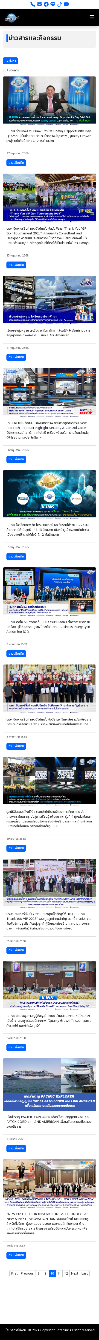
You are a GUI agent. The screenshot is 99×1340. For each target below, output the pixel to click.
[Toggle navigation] (91, 17)
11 (59, 1273)
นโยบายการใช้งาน (15, 1330)
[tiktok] (59, 4)
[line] (53, 4)
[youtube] (66, 4)
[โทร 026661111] (32, 4)
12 (66, 1273)
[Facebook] (46, 4)
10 (52, 1273)
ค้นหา (12, 60)
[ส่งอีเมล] (39, 4)
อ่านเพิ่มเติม (16, 162)
